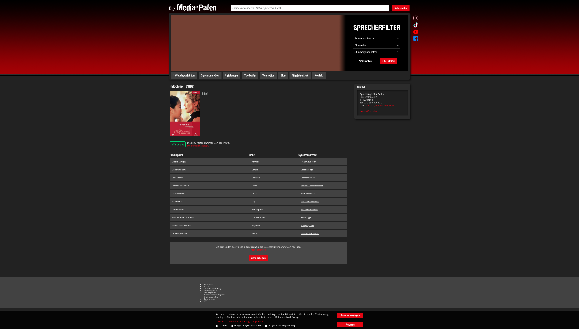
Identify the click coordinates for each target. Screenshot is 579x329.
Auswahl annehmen (350, 315)
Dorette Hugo (307, 169)
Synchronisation (210, 75)
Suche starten (400, 8)
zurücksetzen (365, 61)
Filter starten (389, 61)
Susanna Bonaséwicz (310, 233)
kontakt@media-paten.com (380, 105)
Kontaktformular (368, 111)
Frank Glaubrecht (308, 161)
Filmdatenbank (300, 75)
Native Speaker (209, 293)
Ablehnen (350, 324)
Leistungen (231, 75)
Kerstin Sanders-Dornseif (312, 185)
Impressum (208, 284)
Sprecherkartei (209, 299)
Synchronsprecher (211, 297)
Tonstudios (268, 75)
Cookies (220, 321)
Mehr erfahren (258, 249)
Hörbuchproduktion (184, 75)
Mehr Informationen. (198, 145)
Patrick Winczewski (309, 209)
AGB (205, 301)
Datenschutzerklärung (212, 288)
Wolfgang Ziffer (307, 225)
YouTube (222, 325)
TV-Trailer (250, 75)
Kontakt (319, 75)
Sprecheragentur (210, 291)
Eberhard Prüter (308, 177)
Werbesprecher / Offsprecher (215, 295)
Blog (283, 75)
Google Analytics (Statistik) (247, 325)
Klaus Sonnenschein (310, 201)
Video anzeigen (258, 258)
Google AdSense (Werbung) (282, 325)
